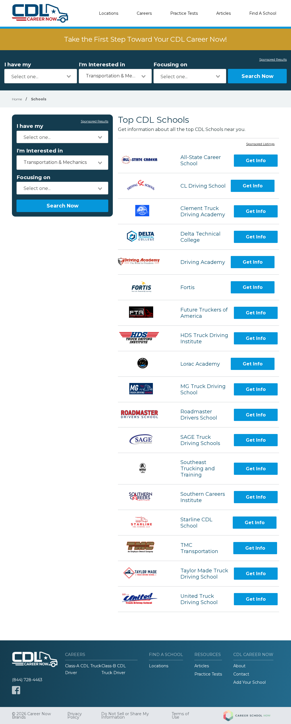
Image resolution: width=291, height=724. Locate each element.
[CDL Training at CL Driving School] (144, 185)
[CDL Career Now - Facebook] (16, 690)
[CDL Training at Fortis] (144, 287)
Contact (241, 674)
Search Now (257, 76)
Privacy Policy (74, 715)
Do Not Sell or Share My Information (125, 715)
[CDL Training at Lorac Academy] (144, 363)
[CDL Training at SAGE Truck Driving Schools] (144, 440)
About (239, 665)
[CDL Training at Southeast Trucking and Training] (144, 468)
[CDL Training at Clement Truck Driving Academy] (144, 211)
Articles (223, 13)
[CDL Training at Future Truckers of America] (144, 312)
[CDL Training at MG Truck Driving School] (144, 389)
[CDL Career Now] (40, 13)
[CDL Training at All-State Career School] (144, 160)
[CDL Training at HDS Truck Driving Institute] (144, 338)
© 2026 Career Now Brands (31, 715)
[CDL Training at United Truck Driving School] (144, 599)
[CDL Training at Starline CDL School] (144, 522)
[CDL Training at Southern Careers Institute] (144, 497)
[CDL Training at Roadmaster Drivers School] (144, 415)
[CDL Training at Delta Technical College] (144, 236)
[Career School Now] (251, 715)
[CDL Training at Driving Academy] (144, 262)
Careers (144, 13)
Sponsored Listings (260, 144)
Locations (108, 13)
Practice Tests (184, 13)
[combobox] (41, 76)
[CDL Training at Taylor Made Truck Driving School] (144, 573)
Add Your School (249, 682)
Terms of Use (180, 715)
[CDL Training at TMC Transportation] (143, 548)
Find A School (262, 13)
